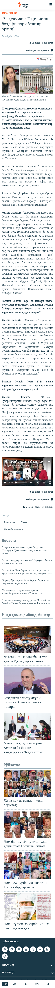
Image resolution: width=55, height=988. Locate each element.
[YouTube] (26, 984)
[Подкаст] (5, 956)
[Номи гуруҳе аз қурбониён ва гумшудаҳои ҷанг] (27, 906)
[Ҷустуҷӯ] (48, 984)
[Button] (41, 43)
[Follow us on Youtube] (19, 949)
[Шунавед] (14, 984)
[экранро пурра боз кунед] (50, 483)
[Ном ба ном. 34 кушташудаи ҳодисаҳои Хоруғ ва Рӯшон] (27, 824)
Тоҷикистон (10, 13)
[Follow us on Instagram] (26, 949)
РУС (37, 984)
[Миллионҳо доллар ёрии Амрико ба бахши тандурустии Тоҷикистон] (27, 726)
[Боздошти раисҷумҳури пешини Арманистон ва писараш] (27, 680)
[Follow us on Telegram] (40, 949)
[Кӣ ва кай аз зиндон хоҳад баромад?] (27, 783)
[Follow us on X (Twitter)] (33, 949)
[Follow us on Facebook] (12, 949)
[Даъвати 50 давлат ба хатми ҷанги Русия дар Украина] (27, 639)
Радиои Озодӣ (21, 466)
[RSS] (47, 949)
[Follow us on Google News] (5, 949)
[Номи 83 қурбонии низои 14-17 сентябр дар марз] (27, 865)
